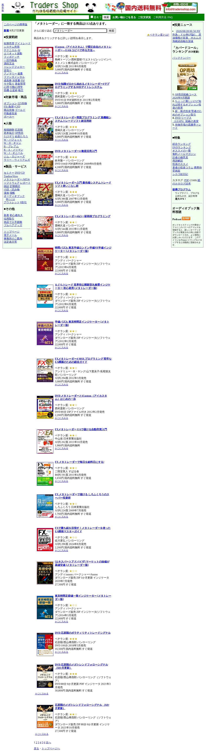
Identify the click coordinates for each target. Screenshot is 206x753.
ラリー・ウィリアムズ (17, 159)
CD (23, 172)
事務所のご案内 (13, 238)
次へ (48, 742)
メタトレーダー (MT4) (17, 179)
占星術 (14, 90)
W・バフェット (13, 139)
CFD (17, 106)
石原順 (19, 129)
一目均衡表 (10, 60)
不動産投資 (10, 113)
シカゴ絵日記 (180, 174)
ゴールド (20, 109)
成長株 (8, 80)
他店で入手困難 (13, 222)
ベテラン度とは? (158, 34)
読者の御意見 (180, 157)
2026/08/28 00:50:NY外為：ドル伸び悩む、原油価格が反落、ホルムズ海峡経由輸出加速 (186, 36)
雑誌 (6, 186)
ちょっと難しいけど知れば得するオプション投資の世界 (186, 104)
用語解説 (177, 160)
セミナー (9, 172)
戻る (36, 748)
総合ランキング (181, 143)
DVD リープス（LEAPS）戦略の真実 (185, 119)
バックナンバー (181, 57)
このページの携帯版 (15, 24)
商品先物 (9, 109)
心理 (6, 87)
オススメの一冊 (181, 150)
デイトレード (23, 43)
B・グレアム (11, 146)
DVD (17, 172)
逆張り (8, 70)
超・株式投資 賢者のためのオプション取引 (187, 113)
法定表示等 (10, 241)
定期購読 (15, 186)
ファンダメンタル (14, 76)
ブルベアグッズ (13, 225)
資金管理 (20, 83)
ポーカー (9, 116)
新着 (6, 30)
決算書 (16, 80)
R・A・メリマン (13, 149)
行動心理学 (16, 87)
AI (19, 50)
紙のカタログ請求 (186, 182)
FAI (23, 80)
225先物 (22, 103)
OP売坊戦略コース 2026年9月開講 (184, 96)
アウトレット (12, 202)
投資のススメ (180, 164)
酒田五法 (9, 63)
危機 (6, 90)
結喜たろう (21, 136)
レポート (25, 182)
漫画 (6, 192)
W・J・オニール (13, 153)
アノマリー (10, 73)
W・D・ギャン (12, 142)
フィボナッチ (12, 56)
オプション (10, 103)
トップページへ (51, 748)
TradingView (11, 176)
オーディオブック (14, 196)
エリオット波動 (13, 53)
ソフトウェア (12, 182)
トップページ (12, 231)
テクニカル (10, 50)
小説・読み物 (12, 189)
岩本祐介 (9, 132)
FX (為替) (9, 106)
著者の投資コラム (182, 167)
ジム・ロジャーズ (14, 156)
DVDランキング (181, 147)
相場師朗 (9, 129)
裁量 (20, 73)
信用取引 (9, 218)
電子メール (10, 235)
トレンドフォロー (14, 66)
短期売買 (9, 43)
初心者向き (16, 215)
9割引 (23, 202)
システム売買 (12, 46)
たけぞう (9, 136)
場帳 (12, 192)
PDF (186, 180)
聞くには (10, 199)
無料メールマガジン (184, 154)
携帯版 (3, 7)
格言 (20, 90)
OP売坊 (19, 132)
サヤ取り (9, 83)
